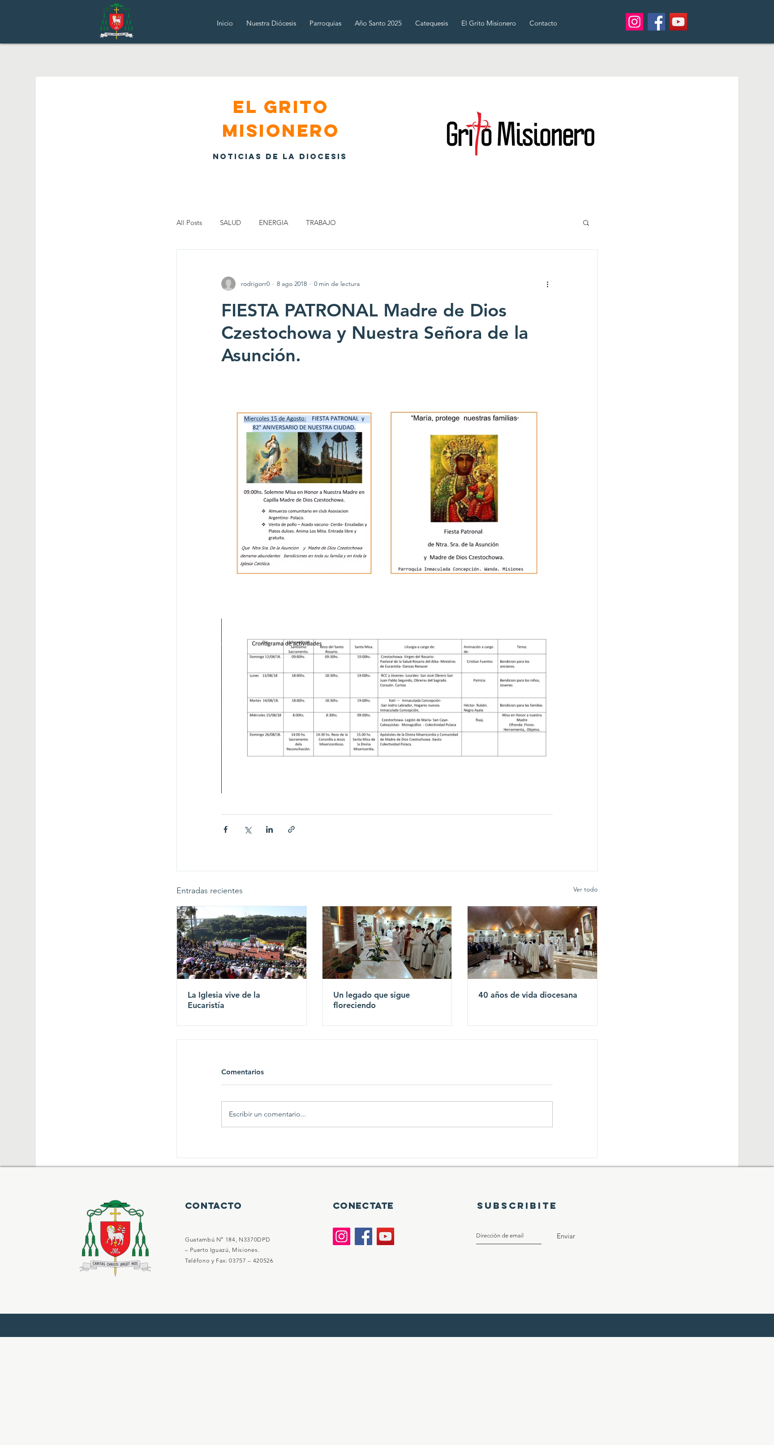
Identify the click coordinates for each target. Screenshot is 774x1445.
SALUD (230, 222)
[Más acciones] (547, 283)
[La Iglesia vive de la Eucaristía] (241, 942)
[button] (586, 222)
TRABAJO (321, 222)
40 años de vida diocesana (527, 995)
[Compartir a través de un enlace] (291, 829)
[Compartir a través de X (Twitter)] (247, 829)
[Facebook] (656, 21)
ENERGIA (273, 222)
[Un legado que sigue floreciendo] (387, 942)
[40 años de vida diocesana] (532, 942)
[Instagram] (634, 21)
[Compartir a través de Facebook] (225, 829)
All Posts (189, 222)
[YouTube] (678, 21)
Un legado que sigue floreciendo (371, 1000)
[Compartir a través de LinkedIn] (269, 829)
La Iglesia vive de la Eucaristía (224, 1000)
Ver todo (585, 889)
